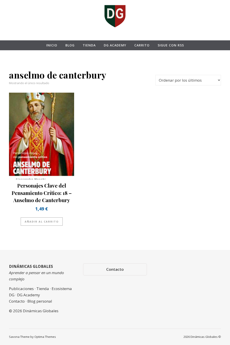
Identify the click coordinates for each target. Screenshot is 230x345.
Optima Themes (45, 337)
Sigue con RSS (171, 45)
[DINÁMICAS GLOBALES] (115, 16)
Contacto (115, 269)
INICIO (51, 45)
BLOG (70, 45)
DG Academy (115, 45)
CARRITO (142, 45)
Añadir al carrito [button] (42, 221)
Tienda (89, 45)
